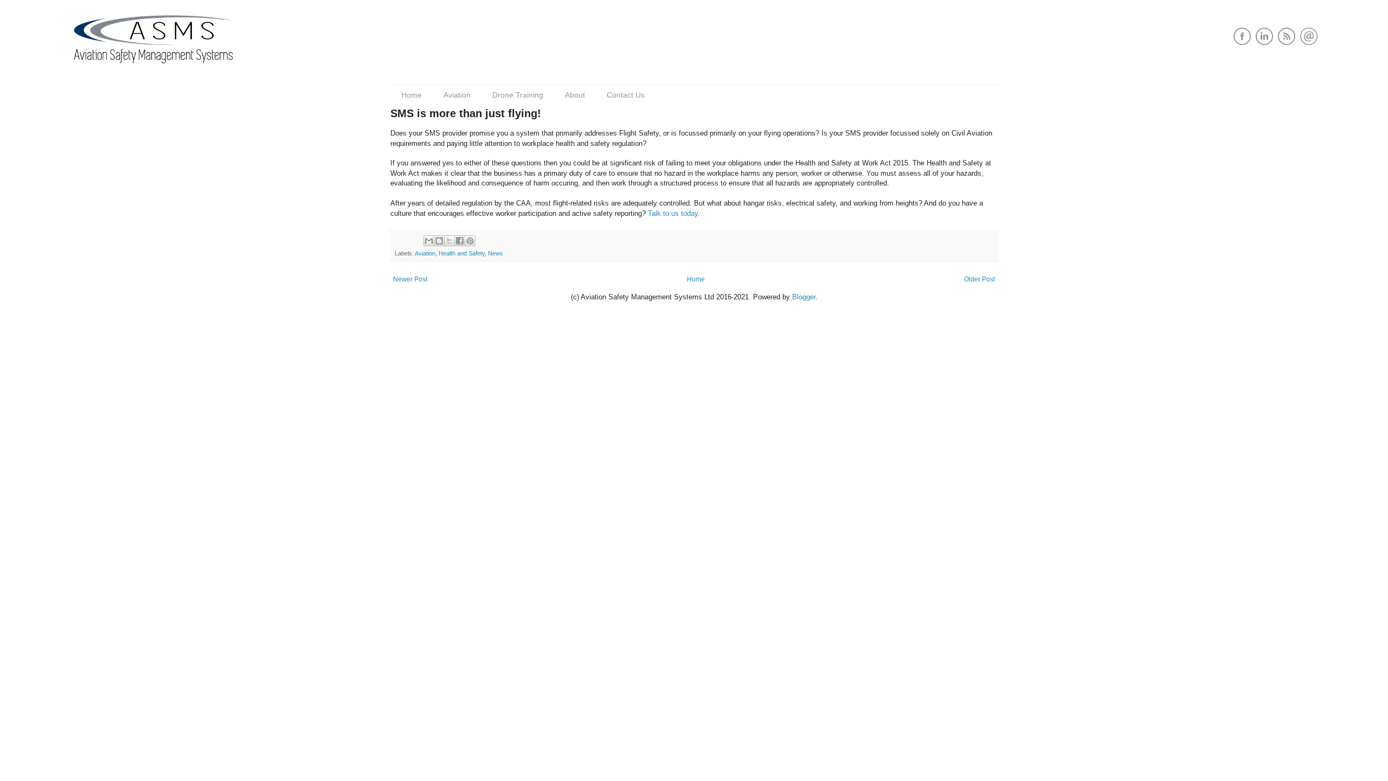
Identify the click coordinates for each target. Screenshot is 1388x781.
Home (411, 95)
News (495, 253)
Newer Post (410, 279)
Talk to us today (673, 213)
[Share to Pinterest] (470, 240)
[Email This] (428, 240)
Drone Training (517, 95)
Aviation (457, 95)
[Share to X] (449, 240)
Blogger (803, 297)
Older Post (979, 279)
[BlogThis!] (439, 240)
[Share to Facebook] (459, 240)
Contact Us (626, 95)
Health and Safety (462, 253)
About (575, 95)
